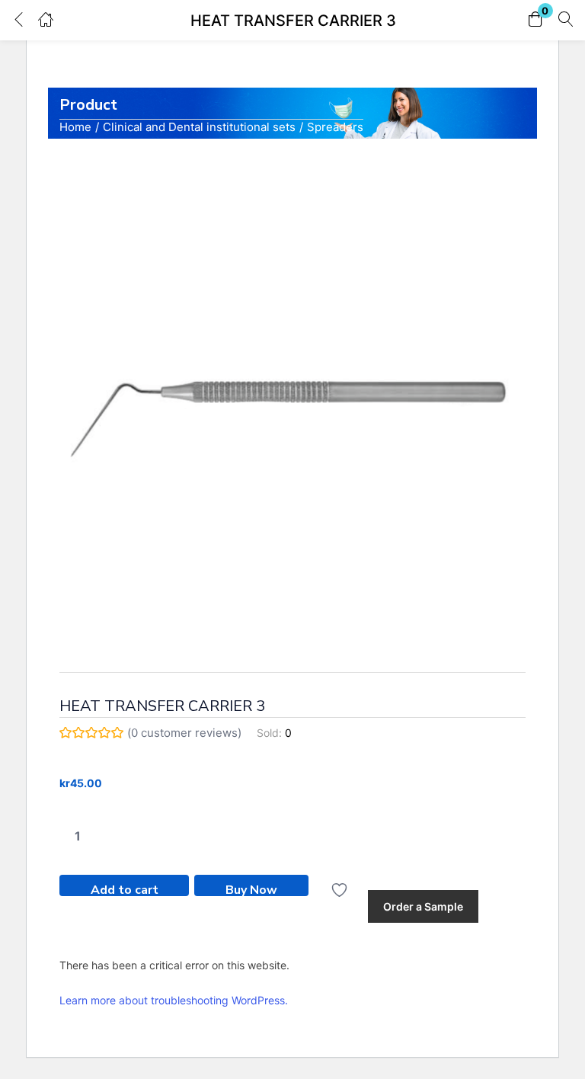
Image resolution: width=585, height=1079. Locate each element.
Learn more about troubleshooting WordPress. (173, 1000)
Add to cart (124, 889)
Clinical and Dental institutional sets (199, 127)
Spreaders (335, 127)
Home (75, 127)
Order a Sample (423, 906)
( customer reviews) (184, 732)
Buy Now (251, 889)
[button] (535, 20)
